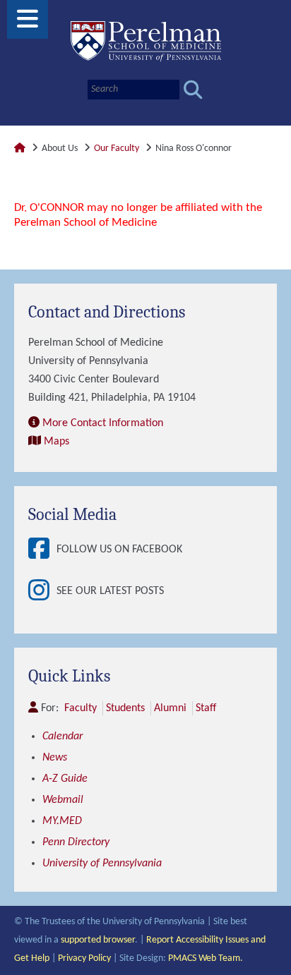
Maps (56, 441)
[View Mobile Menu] (27, 24)
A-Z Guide (65, 779)
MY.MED (62, 821)
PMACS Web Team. (205, 958)
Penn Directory (75, 842)
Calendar (62, 736)
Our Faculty (116, 148)
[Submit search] (193, 90)
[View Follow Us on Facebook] (42, 550)
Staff (206, 708)
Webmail (62, 800)
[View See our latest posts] (42, 591)
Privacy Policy (84, 958)
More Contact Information (102, 423)
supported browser (98, 940)
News (54, 757)
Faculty (80, 708)
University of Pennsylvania (102, 863)
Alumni (170, 708)
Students (125, 708)
